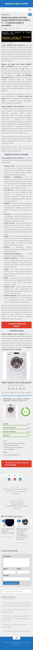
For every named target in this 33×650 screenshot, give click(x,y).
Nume (5, 569)
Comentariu (7, 556)
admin (5, 28)
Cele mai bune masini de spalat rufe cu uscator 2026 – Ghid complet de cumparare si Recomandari (16, 618)
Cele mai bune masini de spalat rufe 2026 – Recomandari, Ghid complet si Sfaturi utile (16, 604)
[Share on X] (3, 477)
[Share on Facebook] (9, 477)
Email (19, 569)
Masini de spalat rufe (16, 3)
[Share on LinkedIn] (20, 477)
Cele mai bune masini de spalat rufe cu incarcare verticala (15, 611)
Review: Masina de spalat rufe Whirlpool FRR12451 (7, 531)
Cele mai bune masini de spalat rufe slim (17, 631)
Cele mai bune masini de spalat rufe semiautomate (14, 626)
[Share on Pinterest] (14, 477)
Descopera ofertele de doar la (16, 38)
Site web (6, 575)
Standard (5, 14)
